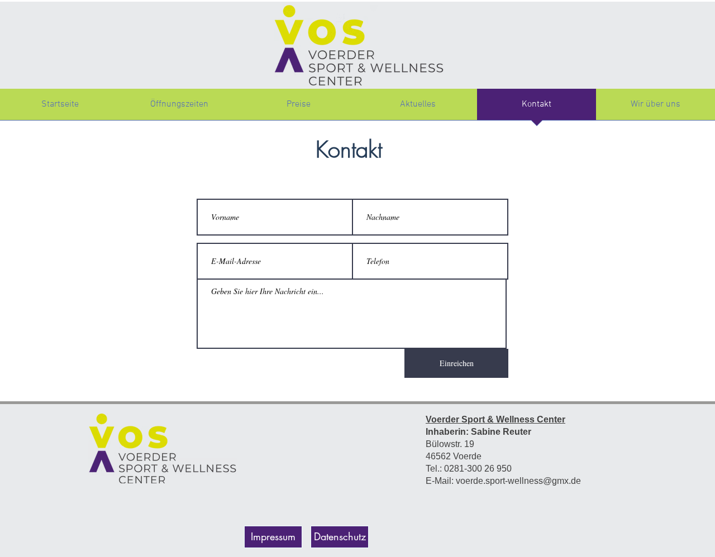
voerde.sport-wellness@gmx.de (518, 481)
